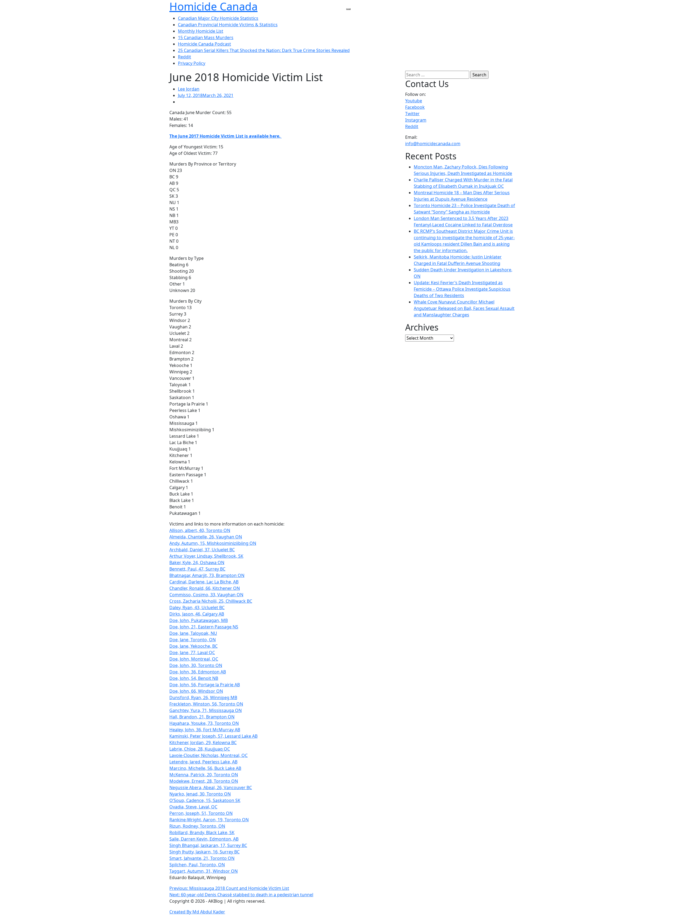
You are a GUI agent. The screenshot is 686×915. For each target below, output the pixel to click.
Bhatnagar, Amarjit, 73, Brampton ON (206, 575)
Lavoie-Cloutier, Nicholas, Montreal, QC (208, 755)
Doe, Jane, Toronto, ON (192, 640)
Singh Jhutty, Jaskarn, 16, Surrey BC (204, 852)
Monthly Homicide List (200, 31)
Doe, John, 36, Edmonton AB (197, 672)
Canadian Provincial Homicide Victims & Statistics (228, 25)
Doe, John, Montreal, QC (193, 659)
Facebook (415, 107)
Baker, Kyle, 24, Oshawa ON (196, 562)
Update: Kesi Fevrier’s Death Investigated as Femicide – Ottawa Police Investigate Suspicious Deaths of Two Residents (462, 289)
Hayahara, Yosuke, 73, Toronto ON (204, 723)
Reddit (184, 57)
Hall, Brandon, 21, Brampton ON (201, 717)
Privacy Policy (191, 63)
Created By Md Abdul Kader (197, 912)
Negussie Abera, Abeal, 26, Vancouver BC (210, 787)
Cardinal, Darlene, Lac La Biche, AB (203, 582)
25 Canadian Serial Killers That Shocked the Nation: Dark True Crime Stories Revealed (264, 50)
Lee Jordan (188, 89)
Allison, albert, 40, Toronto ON (199, 530)
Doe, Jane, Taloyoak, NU (193, 633)
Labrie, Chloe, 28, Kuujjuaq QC (199, 749)
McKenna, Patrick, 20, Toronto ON (203, 775)
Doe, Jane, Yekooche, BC (193, 646)
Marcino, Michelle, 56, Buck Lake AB (205, 768)
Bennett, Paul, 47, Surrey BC (197, 569)
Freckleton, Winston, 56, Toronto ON (206, 704)
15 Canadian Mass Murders (205, 37)
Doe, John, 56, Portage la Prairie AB (204, 685)
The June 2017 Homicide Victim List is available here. (225, 136)
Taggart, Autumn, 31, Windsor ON (203, 871)
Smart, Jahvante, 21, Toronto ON (201, 858)
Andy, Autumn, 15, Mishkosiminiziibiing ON (212, 543)
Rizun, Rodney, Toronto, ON (197, 826)
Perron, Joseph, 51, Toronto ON (201, 813)
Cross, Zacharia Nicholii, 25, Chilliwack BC (210, 601)
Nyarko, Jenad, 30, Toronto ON (200, 794)
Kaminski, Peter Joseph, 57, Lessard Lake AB (213, 736)
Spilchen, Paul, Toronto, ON (197, 865)
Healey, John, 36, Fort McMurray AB (204, 730)
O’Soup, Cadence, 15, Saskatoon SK (204, 800)
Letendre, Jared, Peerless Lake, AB (203, 762)
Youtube (413, 101)
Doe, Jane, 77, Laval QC (192, 652)
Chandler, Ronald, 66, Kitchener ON (204, 588)
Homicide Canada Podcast (204, 44)
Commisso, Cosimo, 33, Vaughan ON (206, 595)
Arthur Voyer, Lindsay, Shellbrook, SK (206, 556)
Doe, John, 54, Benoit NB (193, 678)
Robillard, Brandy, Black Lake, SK (201, 832)
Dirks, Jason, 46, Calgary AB (196, 614)
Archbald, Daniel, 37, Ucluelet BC (202, 550)
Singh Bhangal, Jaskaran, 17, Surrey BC (208, 845)
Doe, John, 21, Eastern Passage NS (203, 627)
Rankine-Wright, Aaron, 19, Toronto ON (209, 820)
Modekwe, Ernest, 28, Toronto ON (203, 781)
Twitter (412, 114)
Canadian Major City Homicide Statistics (218, 18)
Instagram (415, 120)
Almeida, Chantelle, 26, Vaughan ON (205, 537)
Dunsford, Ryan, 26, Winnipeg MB (203, 697)
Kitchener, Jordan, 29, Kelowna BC (203, 742)
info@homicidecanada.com (432, 144)
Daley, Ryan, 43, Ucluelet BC (197, 607)
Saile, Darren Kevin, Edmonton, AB (203, 839)
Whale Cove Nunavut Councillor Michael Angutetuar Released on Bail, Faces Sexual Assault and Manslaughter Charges (464, 308)
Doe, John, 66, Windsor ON (196, 691)
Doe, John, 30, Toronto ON (195, 665)
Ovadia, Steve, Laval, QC (193, 807)
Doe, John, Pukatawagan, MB (198, 620)
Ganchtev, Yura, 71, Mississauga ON (205, 710)
